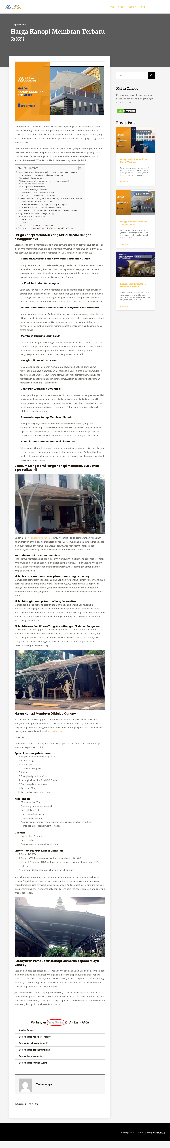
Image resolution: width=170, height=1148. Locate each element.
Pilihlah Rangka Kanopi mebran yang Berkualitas (41, 207)
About (121, 6)
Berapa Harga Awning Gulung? (33, 1063)
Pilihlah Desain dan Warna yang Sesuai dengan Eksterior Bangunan (49, 210)
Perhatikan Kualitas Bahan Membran (37, 201)
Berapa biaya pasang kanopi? (33, 1043)
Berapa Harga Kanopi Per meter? (35, 1037)
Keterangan (27, 219)
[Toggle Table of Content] (79, 168)
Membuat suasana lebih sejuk (34, 184)
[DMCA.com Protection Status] (126, 110)
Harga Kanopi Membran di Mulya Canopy (36, 213)
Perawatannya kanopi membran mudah (38, 192)
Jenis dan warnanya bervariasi (34, 189)
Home (111, 6)
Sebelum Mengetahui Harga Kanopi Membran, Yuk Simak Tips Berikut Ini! (50, 198)
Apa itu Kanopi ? (27, 1030)
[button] (157, 7)
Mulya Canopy (55, 731)
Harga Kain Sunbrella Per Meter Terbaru (134, 161)
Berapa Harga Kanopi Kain (31, 1056)
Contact (132, 6)
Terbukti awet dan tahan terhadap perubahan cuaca (43, 175)
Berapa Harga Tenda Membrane (34, 1050)
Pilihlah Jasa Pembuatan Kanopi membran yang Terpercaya (46, 204)
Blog (142, 6)
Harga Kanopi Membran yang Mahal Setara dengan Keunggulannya (47, 172)
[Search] (151, 75)
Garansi (25, 222)
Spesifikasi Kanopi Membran (33, 216)
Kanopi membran (18, 24)
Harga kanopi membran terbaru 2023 (133, 223)
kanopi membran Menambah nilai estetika (39, 195)
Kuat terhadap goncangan (32, 178)
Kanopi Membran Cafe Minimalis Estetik (133, 285)
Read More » (124, 182)
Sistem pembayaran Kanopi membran (37, 225)
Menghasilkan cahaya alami (33, 186)
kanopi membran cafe (41, 537)
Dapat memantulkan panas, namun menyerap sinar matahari (47, 181)
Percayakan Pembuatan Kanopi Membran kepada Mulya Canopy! (46, 228)
